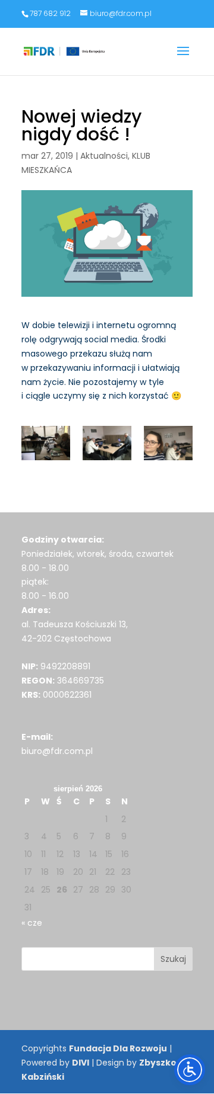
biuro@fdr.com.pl (57, 751)
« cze (31, 923)
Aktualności (104, 156)
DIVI (80, 1063)
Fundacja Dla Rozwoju (118, 1048)
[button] (183, 58)
